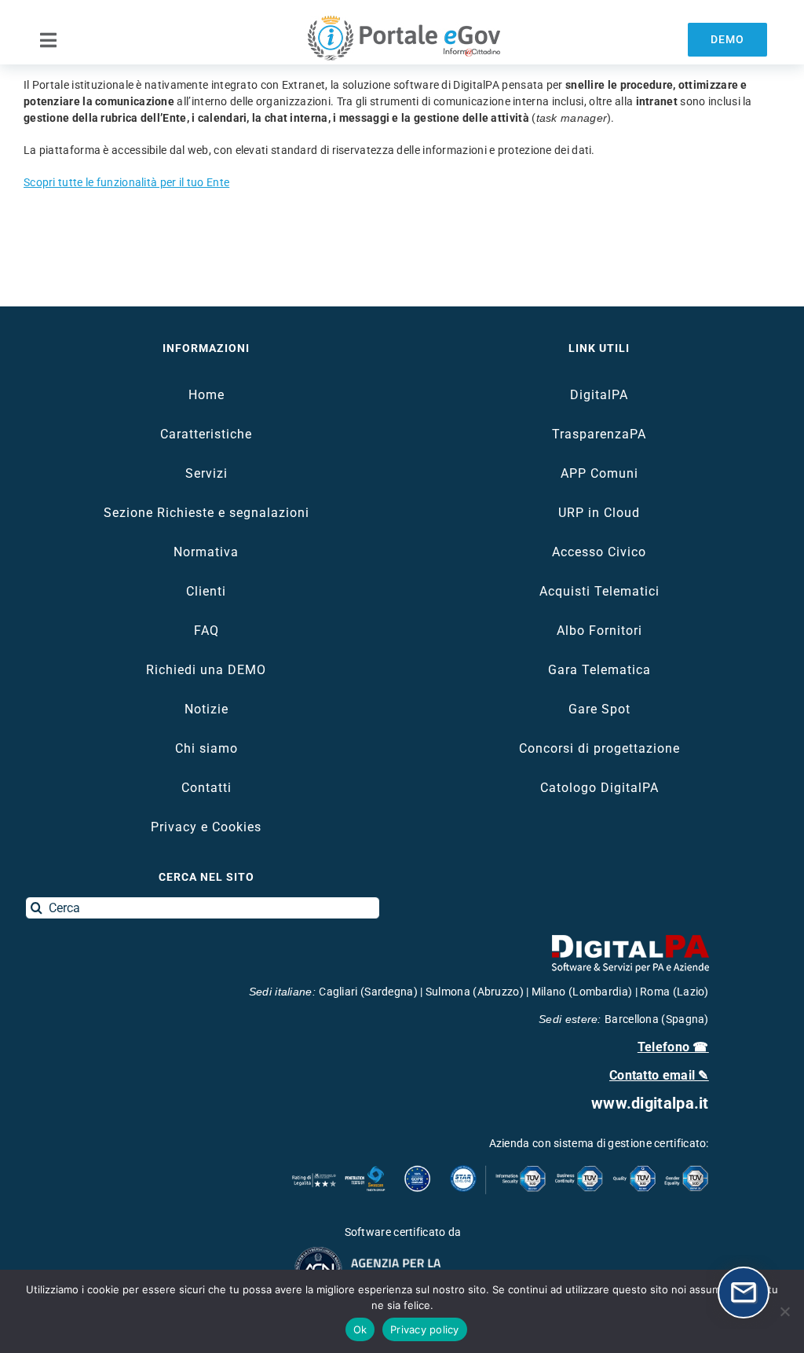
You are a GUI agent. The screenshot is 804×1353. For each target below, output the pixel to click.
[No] (784, 1311)
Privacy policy (424, 1329)
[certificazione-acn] (403, 1251)
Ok (360, 1329)
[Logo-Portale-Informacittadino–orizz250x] (402, 21)
